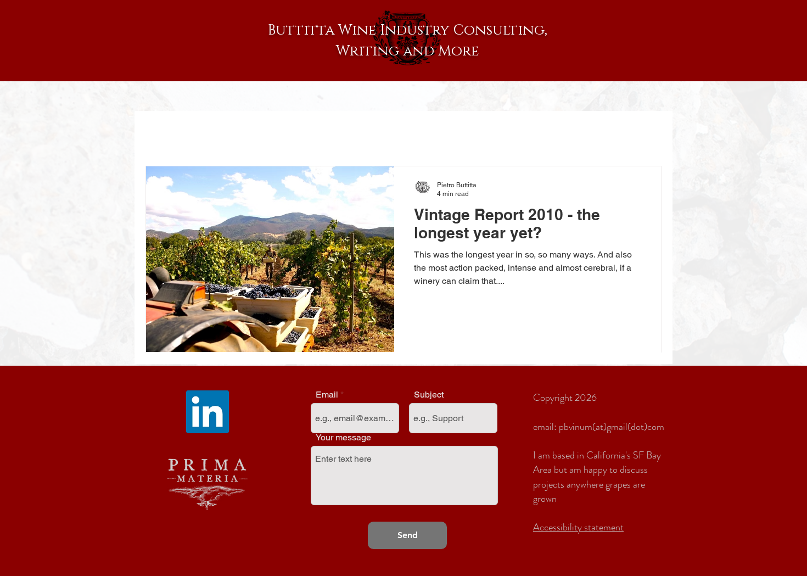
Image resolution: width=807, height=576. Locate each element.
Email (327, 394)
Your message (343, 437)
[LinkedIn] (207, 411)
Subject (429, 394)
